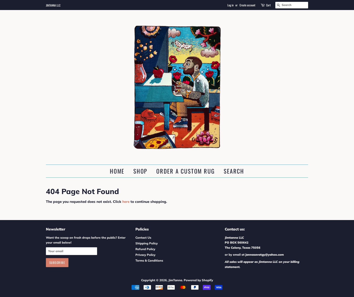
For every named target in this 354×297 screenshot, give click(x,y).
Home (117, 171)
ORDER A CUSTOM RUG (185, 171)
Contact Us (143, 237)
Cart (268, 5)
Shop (140, 171)
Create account (247, 5)
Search (234, 171)
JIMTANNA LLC (53, 5)
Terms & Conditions (149, 260)
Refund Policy (145, 249)
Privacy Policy (145, 255)
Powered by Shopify (198, 280)
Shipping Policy (146, 243)
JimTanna (175, 280)
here (125, 201)
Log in (230, 5)
